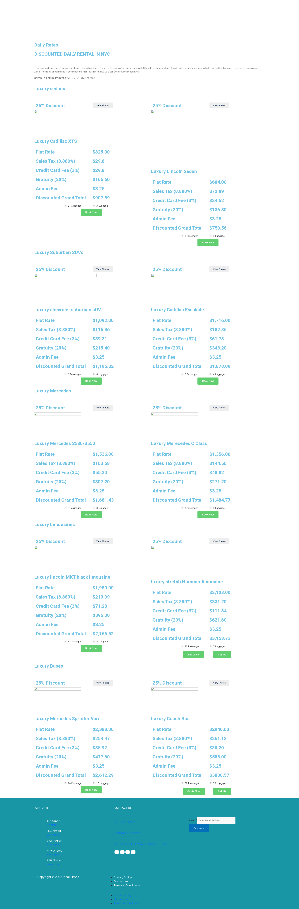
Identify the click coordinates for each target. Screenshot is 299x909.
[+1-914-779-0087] (116, 818)
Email (193, 820)
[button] (185, 891)
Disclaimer (121, 881)
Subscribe (199, 828)
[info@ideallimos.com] (116, 829)
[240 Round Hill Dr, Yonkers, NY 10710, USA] (116, 840)
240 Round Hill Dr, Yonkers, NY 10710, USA (140, 844)
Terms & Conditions (127, 885)
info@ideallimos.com (127, 833)
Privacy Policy (123, 877)
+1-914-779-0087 (124, 821)
